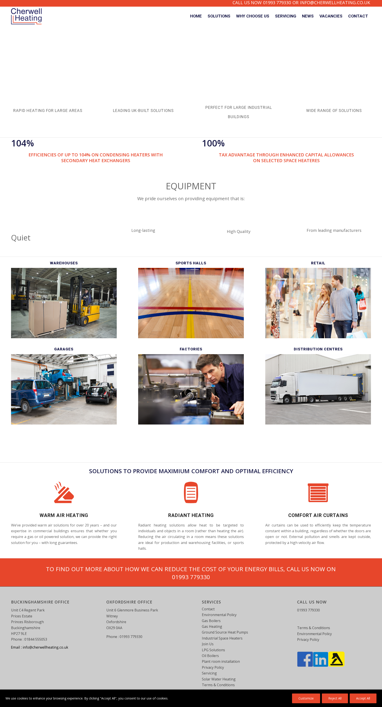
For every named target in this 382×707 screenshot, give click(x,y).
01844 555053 (35, 639)
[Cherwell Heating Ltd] (26, 16)
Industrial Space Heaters (222, 638)
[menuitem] (196, 16)
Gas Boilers (211, 620)
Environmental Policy (219, 614)
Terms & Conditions (218, 684)
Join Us (208, 644)
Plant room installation (221, 661)
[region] (191, 698)
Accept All (363, 698)
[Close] (377, 693)
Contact (208, 609)
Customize (306, 698)
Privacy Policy (213, 667)
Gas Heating (212, 626)
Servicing (209, 673)
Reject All (335, 698)
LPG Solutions (213, 649)
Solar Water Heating (219, 679)
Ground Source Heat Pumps (225, 632)
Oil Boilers (210, 655)
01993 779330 (191, 577)
